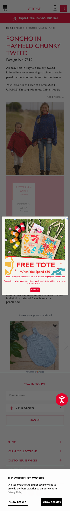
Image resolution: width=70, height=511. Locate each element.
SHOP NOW (35, 289)
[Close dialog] (66, 218)
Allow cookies (51, 502)
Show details (17, 502)
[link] (35, 246)
